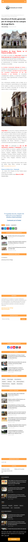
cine (14, 381)
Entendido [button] (14, 539)
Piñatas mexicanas (6, 383)
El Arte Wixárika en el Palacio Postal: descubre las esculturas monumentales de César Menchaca (17, 356)
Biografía (13, 383)
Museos (3, 379)
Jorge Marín (6, 15)
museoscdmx (17, 507)
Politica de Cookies (5, 469)
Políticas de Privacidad (19, 469)
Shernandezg (5, 26)
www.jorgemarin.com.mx (10, 166)
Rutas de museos (5, 386)
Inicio (2, 15)
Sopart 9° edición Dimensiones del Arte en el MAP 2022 (17, 248)
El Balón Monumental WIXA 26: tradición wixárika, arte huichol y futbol (17, 362)
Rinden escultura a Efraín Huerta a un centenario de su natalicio (16, 400)
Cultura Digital (10, 379)
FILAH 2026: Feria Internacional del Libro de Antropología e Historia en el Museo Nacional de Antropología (17, 419)
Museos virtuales (5, 507)
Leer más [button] (6, 535)
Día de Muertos (18, 379)
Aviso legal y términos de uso (6, 471)
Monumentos (19, 383)
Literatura (10, 381)
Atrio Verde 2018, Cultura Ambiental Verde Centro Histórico (16, 394)
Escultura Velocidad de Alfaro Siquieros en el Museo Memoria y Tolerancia (17, 242)
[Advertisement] (12, 331)
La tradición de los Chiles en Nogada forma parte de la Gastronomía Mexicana (16, 489)
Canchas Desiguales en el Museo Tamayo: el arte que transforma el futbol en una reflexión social (16, 369)
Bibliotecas (4, 505)
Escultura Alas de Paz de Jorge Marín (16, 236)
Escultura (8, 225)
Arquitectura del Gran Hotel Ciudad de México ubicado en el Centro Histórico (17, 412)
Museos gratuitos (20, 381)
